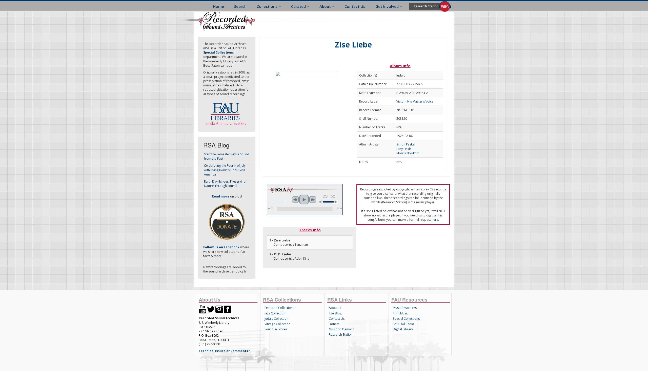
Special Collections (406, 318)
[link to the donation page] (227, 221)
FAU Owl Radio (403, 324)
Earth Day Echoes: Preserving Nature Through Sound (224, 183)
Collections (267, 6)
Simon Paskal (405, 144)
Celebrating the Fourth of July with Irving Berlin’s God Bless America (225, 169)
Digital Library (403, 329)
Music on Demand (342, 329)
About (325, 6)
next (312, 199)
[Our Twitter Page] (211, 309)
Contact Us (355, 6)
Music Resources (405, 308)
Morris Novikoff (407, 153)
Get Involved (387, 6)
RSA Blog (335, 313)
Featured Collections (279, 308)
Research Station (426, 6)
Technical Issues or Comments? (224, 351)
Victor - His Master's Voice (414, 101)
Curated (299, 6)
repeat (325, 196)
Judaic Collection (276, 318)
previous (295, 199)
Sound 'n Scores (276, 329)
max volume (335, 202)
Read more (220, 196)
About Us (335, 308)
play (304, 199)
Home (218, 6)
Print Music (400, 313)
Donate (334, 324)
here (435, 219)
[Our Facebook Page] (227, 309)
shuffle (333, 196)
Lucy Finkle (404, 149)
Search (240, 6)
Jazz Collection (275, 313)
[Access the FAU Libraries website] (226, 112)
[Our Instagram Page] (219, 309)
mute (321, 202)
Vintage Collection (277, 324)
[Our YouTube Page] (202, 309)
